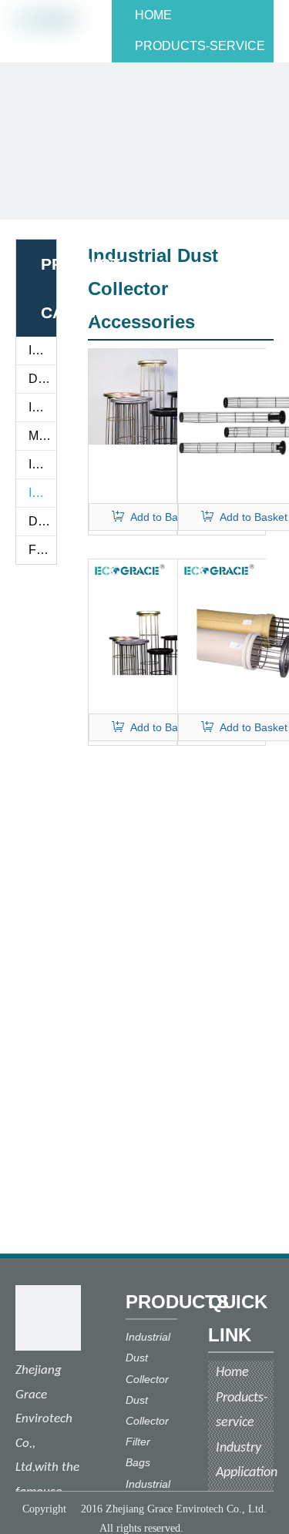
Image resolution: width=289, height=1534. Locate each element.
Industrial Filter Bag (42, 350)
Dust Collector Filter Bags (42, 378)
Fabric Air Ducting (42, 549)
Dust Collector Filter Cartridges (42, 521)
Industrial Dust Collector (42, 464)
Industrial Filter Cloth (42, 407)
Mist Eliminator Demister (42, 435)
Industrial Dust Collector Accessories (42, 492)
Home (232, 1372)
